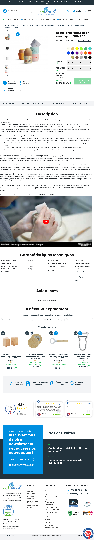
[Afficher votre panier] (85, 11)
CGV (53, 536)
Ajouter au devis (84, 81)
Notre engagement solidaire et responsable (50, 502)
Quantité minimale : (60, 74)
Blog (80, 19)
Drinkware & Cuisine (18, 25)
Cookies (58, 536)
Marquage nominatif (60, 68)
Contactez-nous (52, 522)
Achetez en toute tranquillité (52, 513)
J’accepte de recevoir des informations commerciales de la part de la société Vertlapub (23, 466)
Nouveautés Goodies (32, 497)
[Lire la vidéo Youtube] (46, 222)
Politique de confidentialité (47, 538)
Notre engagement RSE (51, 495)
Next (7, 75)
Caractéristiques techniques (33, 103)
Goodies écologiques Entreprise (32, 491)
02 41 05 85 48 (79, 489)
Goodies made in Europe (55, 320)
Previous (7, 31)
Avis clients (58, 103)
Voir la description (84, 41)
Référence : (60, 41)
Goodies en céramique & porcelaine (31, 320)
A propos (87, 19)
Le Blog (47, 520)
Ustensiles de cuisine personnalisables (44, 25)
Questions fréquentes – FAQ (51, 526)
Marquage (60, 62)
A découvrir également (81, 103)
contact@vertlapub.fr (79, 494)
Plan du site (35, 536)
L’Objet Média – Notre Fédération (52, 508)
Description (8, 103)
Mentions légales (45, 536)
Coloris (59, 53)
